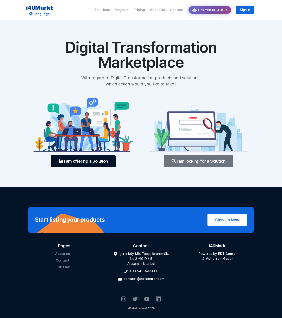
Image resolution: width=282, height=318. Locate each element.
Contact (177, 10)
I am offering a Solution (85, 161)
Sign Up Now (227, 219)
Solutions (102, 10)
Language (41, 14)
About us (62, 254)
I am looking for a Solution (201, 161)
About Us (157, 10)
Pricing (139, 10)
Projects (122, 10)
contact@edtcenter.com (144, 279)
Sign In (245, 10)
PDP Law (63, 267)
